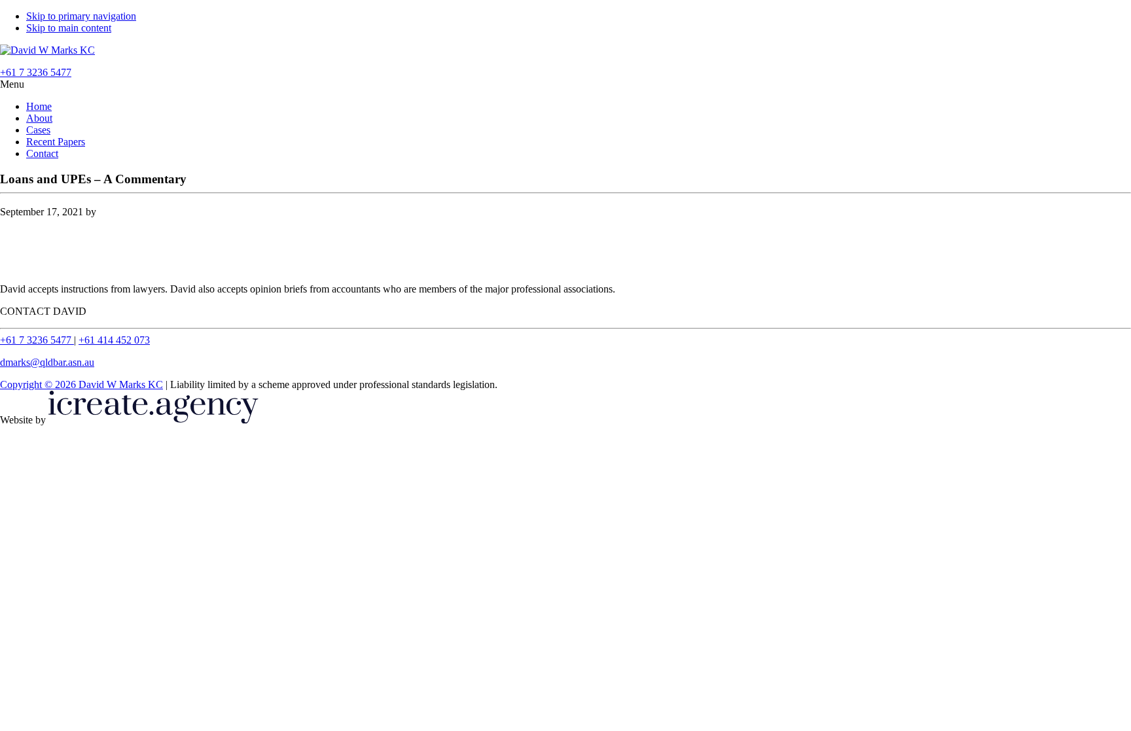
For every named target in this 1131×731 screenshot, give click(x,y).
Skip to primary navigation (81, 16)
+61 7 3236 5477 (37, 340)
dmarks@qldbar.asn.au (47, 362)
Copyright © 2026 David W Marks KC (81, 384)
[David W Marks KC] (47, 50)
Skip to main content (68, 27)
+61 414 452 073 (114, 340)
